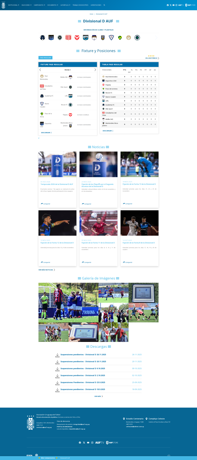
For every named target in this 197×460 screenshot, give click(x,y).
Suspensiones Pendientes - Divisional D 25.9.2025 (83, 382)
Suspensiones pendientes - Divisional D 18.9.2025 (83, 389)
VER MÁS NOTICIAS (45, 270)
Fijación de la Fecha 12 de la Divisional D (57, 243)
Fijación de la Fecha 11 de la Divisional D (98, 243)
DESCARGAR (45, 133)
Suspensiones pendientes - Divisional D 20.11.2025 (83, 361)
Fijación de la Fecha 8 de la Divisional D (139, 243)
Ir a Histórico (151, 58)
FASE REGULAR (45, 58)
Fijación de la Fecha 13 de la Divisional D (139, 184)
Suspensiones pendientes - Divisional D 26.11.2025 (83, 354)
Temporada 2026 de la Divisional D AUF (57, 184)
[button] (95, 69)
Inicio (91, 14)
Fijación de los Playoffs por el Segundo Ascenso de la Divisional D (97, 185)
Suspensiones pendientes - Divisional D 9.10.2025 (83, 368)
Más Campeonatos (48, 458)
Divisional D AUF (65, 458)
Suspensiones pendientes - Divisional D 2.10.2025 (83, 375)
